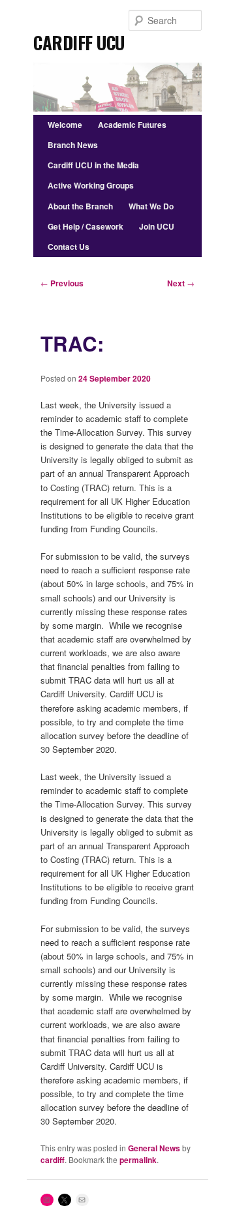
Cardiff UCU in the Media (93, 165)
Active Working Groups (91, 185)
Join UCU (156, 226)
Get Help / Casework (85, 226)
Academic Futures (132, 124)
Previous (62, 283)
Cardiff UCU (79, 38)
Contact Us (68, 246)
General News (154, 1148)
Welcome (65, 124)
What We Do (151, 206)
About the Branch (80, 206)
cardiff (52, 1160)
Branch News (73, 145)
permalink (138, 1160)
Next (181, 283)
